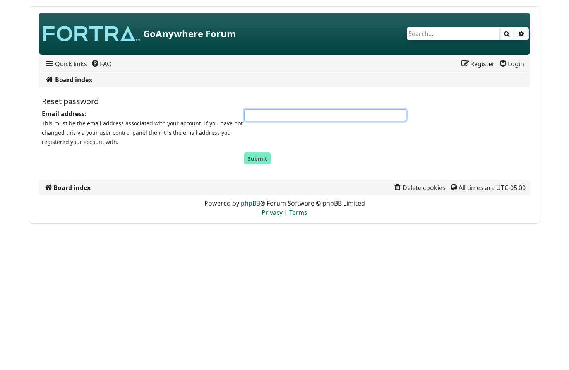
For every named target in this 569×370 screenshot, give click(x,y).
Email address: (64, 114)
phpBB (250, 203)
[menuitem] (66, 64)
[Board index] (91, 33)
